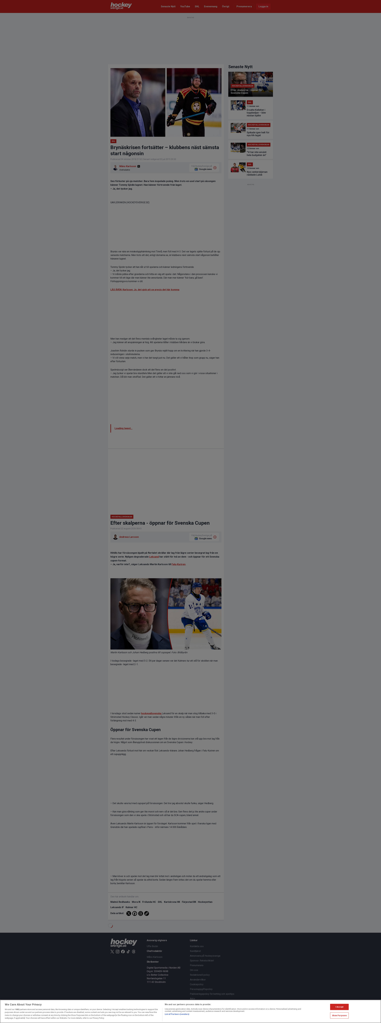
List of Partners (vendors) (177, 1014)
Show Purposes (339, 1015)
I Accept (339, 1007)
